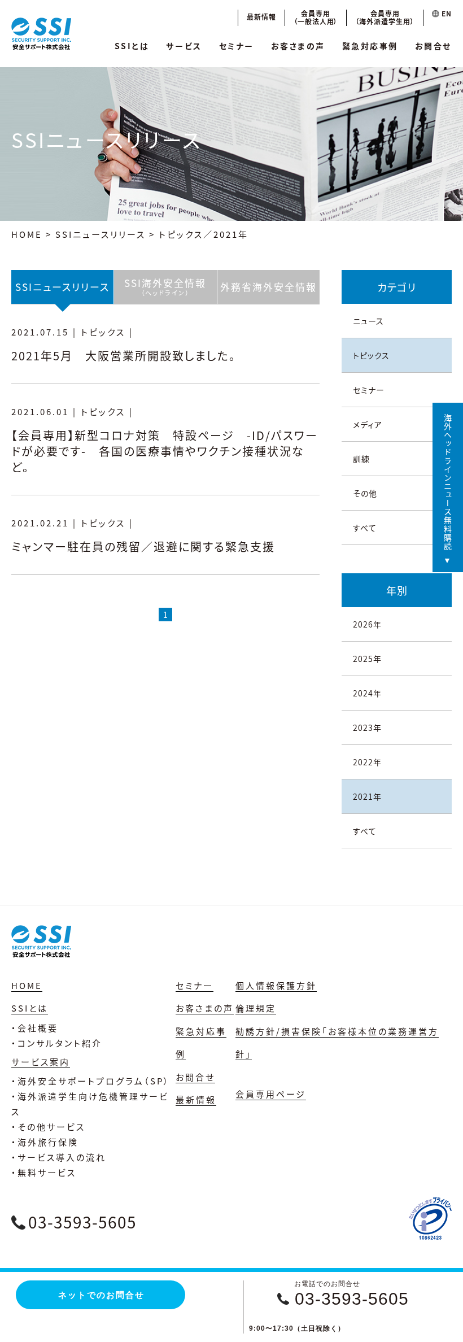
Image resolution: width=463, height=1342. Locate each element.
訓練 (361, 458)
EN (445, 13)
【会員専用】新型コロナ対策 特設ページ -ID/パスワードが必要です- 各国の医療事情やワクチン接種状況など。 (164, 451)
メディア (367, 424)
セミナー (236, 45)
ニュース (368, 320)
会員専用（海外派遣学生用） (384, 17)
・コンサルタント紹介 (56, 1043)
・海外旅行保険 (44, 1142)
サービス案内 (40, 1062)
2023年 (367, 727)
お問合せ (433, 45)
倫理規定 (255, 1008)
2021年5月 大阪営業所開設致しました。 (123, 355)
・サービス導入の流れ (58, 1157)
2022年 (367, 762)
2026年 (367, 624)
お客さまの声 (298, 45)
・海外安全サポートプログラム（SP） (90, 1081)
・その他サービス (48, 1126)
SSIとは (132, 45)
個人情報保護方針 (276, 985)
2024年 (367, 693)
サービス (184, 45)
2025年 (367, 658)
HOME (26, 234)
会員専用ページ (270, 1094)
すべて (365, 527)
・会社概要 (34, 1028)
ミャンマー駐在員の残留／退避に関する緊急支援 (143, 546)
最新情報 (261, 16)
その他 (365, 493)
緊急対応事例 (370, 45)
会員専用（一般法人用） (316, 17)
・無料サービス (43, 1172)
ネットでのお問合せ (101, 1295)
